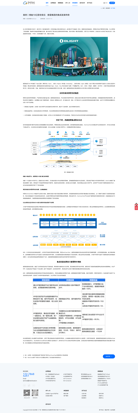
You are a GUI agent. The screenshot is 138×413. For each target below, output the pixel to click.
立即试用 (112, 2)
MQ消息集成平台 (67, 376)
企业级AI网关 (49, 395)
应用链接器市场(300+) (86, 376)
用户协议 (101, 410)
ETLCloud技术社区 (102, 383)
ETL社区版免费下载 (103, 385)
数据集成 (60, 3)
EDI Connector (67, 380)
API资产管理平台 (67, 374)
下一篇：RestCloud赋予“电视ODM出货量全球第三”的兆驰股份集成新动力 (42, 357)
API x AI (67, 3)
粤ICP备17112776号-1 (60, 410)
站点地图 (112, 410)
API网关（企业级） (50, 376)
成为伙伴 (82, 3)
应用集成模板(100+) (86, 378)
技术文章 (101, 393)
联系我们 (84, 398)
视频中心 (101, 395)
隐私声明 (107, 410)
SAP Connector (67, 378)
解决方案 (66, 393)
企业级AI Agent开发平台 (52, 393)
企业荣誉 (84, 395)
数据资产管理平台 (102, 380)
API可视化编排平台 (50, 378)
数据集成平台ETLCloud (104, 374)
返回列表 (108, 356)
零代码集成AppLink (86, 374)
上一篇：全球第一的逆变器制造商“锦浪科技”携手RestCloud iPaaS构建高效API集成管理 (45, 355)
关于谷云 (89, 3)
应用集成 (53, 3)
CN (106, 3)
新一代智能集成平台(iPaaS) (52, 374)
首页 (47, 3)
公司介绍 (84, 393)
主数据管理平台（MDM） (104, 378)
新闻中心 (101, 398)
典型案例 (74, 3)
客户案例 (66, 395)
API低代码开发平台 (50, 380)
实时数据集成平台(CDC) (104, 376)
